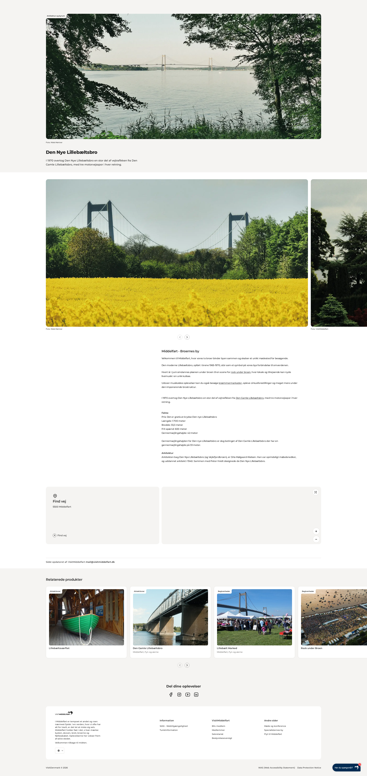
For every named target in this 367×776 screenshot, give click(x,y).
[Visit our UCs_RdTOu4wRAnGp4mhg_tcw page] (187, 694)
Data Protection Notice (309, 767)
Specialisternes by (273, 730)
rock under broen (241, 372)
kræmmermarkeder (230, 383)
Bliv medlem (218, 726)
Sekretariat (217, 734)
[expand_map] (316, 492)
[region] (241, 515)
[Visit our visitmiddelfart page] (170, 694)
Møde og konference (275, 726)
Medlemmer (218, 730)
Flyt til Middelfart (273, 734)
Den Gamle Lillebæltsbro (250, 398)
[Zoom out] (316, 539)
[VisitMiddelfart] (64, 713)
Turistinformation (169, 730)
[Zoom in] (316, 531)
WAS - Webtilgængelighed (174, 726)
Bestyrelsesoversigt (222, 738)
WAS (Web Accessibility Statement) (276, 767)
